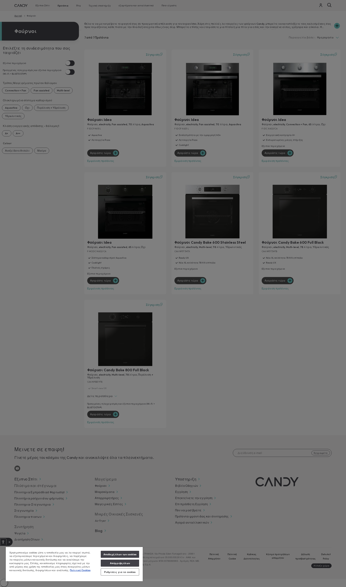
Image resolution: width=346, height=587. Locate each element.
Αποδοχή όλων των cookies (119, 554)
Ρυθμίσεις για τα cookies (120, 572)
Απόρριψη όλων (120, 563)
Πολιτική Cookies (80, 570)
